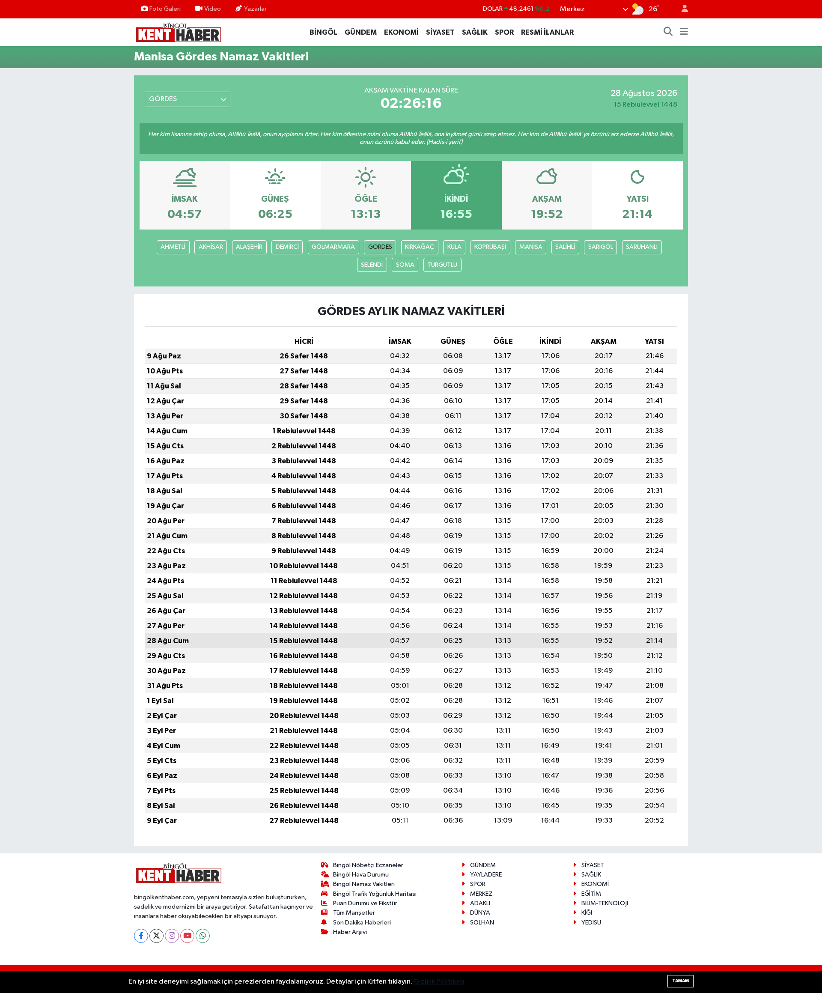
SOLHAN (482, 922)
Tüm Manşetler (354, 913)
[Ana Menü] (684, 32)
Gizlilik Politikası (439, 981)
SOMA (405, 265)
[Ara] (668, 32)
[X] (156, 936)
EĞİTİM (591, 894)
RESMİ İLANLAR (547, 32)
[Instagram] (172, 936)
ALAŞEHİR (249, 247)
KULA (454, 247)
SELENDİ (372, 265)
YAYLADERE (486, 874)
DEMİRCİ (287, 247)
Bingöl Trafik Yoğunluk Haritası (375, 894)
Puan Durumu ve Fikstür (365, 903)
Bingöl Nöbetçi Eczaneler (368, 865)
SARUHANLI (642, 247)
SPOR (504, 32)
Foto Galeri (165, 9)
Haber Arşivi (350, 932)
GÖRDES (380, 247)
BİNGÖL (323, 32)
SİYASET (440, 32)
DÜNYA (480, 913)
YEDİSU (591, 922)
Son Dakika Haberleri (362, 922)
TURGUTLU (442, 265)
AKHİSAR (211, 247)
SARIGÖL (600, 247)
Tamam (680, 980)
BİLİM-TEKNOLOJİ (604, 903)
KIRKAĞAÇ (419, 247)
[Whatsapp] (203, 936)
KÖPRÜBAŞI (490, 247)
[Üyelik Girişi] (681, 9)
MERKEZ (481, 894)
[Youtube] (187, 936)
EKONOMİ (401, 32)
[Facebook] (141, 936)
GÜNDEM (361, 32)
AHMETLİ (173, 247)
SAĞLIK (475, 32)
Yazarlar (255, 9)
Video (212, 9)
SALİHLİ (565, 247)
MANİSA (530, 247)
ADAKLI (480, 903)
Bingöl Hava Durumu (361, 874)
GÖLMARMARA (333, 247)
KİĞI (586, 913)
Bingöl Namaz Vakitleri (364, 884)
